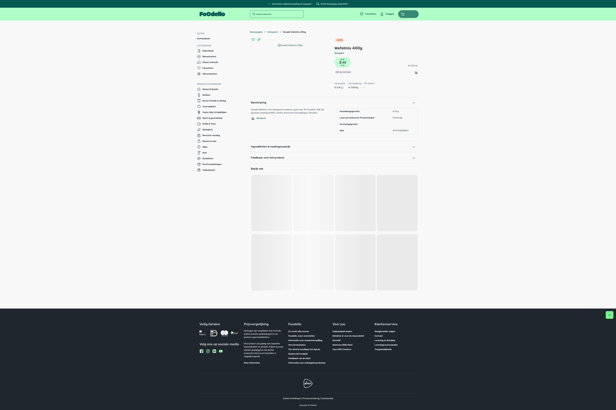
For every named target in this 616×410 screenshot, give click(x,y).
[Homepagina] (212, 14)
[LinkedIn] (214, 351)
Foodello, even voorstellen (301, 336)
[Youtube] (221, 351)
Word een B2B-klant (343, 345)
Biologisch (273, 32)
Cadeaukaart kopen (342, 331)
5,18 (343, 65)
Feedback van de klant (299, 358)
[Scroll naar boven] (609, 315)
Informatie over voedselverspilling (305, 340)
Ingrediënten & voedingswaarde (270, 146)
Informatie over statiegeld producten (307, 363)
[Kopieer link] (259, 39)
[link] (387, 14)
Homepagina (256, 32)
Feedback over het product (267, 157)
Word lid (336, 340)
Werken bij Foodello (298, 354)
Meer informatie (252, 363)
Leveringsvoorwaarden (386, 345)
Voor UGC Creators (342, 349)
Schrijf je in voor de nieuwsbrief (348, 336)
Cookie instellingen (292, 398)
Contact (379, 336)
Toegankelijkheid (383, 349)
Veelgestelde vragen (385, 331)
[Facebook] (201, 351)
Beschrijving (258, 102)
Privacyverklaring (311, 398)
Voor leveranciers (297, 345)
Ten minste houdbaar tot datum (304, 349)
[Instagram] (208, 351)
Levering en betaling (385, 340)
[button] (408, 14)
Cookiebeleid (327, 398)
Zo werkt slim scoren (298, 331)
